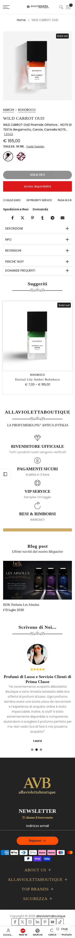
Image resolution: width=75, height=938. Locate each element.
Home (21, 20)
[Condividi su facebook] (12, 218)
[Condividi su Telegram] (52, 218)
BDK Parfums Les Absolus (21, 604)
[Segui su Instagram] (30, 922)
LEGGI (8, 134)
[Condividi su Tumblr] (42, 218)
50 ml (8, 156)
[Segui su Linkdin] (37, 922)
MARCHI (8, 110)
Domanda (40, 209)
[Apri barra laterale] (5, 474)
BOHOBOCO (27, 110)
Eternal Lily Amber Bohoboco (37, 379)
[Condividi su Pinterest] (32, 218)
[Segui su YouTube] (52, 922)
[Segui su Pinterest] (45, 922)
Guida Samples (35, 146)
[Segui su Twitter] (22, 922)
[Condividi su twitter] (22, 218)
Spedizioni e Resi (16, 209)
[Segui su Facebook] (15, 922)
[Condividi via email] (62, 218)
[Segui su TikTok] (60, 922)
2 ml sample (21, 156)
